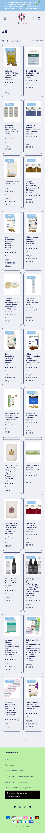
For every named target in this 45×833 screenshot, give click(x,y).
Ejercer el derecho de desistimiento (17, 794)
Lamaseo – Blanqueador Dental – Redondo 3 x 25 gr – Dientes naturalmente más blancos (11, 708)
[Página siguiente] (32, 739)
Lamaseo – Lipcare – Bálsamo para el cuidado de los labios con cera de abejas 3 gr (11, 304)
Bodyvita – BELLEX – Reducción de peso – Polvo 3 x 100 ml (11, 129)
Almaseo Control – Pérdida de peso (12, 184)
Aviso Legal (10, 765)
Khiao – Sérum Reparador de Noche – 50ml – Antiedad (11, 582)
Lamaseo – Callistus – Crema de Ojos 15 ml (32, 302)
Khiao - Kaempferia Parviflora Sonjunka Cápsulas (9, 358)
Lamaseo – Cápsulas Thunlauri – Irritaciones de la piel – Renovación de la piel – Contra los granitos (12, 647)
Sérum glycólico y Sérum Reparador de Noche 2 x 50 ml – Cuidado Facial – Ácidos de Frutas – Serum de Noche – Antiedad (33, 587)
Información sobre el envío (16, 782)
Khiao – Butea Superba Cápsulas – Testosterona (32, 240)
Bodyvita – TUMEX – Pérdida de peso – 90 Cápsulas (33, 128)
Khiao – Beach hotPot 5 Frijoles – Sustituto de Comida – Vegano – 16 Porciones (11, 528)
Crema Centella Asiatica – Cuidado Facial (32, 468)
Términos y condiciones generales (19, 788)
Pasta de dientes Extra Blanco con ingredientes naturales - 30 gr (12, 416)
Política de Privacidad (14, 771)
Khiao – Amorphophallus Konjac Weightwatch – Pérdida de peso (33, 358)
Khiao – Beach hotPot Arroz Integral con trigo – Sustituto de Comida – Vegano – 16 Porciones (11, 472)
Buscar (8, 759)
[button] (5, 18)
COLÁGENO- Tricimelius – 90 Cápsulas (32, 73)
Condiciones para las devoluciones (19, 776)
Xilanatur (25, 826)
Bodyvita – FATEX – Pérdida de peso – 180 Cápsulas (11, 74)
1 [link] (12, 739)
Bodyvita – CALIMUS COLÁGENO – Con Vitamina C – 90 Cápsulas (33, 186)
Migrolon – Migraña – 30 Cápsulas (31, 415)
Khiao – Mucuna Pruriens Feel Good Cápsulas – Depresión (33, 705)
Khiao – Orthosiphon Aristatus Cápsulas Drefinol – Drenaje (10, 242)
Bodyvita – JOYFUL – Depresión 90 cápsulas (31, 526)
